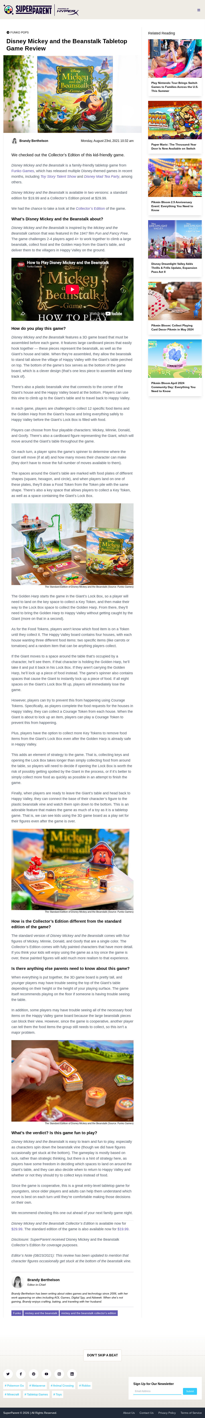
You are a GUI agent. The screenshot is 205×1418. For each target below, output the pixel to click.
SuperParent (11, 1412)
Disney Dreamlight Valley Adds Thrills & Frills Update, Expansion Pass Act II (174, 267)
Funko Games (22, 171)
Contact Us (147, 1412)
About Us (129, 1412)
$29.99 (16, 1229)
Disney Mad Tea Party (101, 177)
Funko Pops (19, 32)
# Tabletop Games (36, 1394)
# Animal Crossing (62, 1385)
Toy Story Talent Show (58, 177)
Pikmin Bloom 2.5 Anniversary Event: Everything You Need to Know (172, 206)
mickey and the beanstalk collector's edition (88, 1313)
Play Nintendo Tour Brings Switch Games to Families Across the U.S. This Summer (174, 86)
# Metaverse (37, 1385)
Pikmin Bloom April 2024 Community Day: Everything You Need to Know (173, 387)
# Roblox (84, 1385)
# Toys (57, 1394)
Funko (17, 1313)
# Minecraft (12, 1394)
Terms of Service (191, 1412)
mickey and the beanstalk (41, 1313)
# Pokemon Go (14, 1385)
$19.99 (123, 1229)
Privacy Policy (167, 1412)
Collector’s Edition (90, 209)
